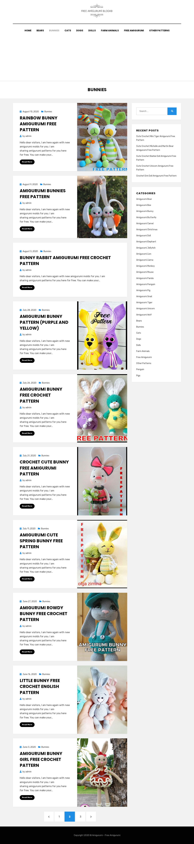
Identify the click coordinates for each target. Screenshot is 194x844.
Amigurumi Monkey (145, 266)
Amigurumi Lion (143, 254)
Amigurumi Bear (144, 199)
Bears (40, 30)
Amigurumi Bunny (145, 211)
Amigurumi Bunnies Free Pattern (43, 194)
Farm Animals (110, 30)
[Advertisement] (97, 55)
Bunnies (54, 30)
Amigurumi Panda (145, 278)
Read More (27, 162)
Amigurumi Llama (144, 260)
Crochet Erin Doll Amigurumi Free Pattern (156, 176)
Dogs (79, 30)
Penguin (140, 369)
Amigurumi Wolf (144, 314)
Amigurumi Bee (143, 205)
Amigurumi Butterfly (146, 217)
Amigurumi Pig (143, 290)
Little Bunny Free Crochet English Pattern (40, 686)
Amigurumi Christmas (146, 229)
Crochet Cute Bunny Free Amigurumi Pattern (44, 468)
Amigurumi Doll (143, 235)
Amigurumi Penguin (145, 284)
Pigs (138, 375)
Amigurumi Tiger (144, 302)
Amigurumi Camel (145, 223)
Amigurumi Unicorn (145, 308)
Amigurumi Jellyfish (146, 248)
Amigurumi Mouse (145, 272)
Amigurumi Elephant (146, 241)
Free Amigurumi (134, 30)
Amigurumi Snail (144, 296)
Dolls (92, 30)
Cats (68, 30)
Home (28, 30)
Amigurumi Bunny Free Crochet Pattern (41, 395)
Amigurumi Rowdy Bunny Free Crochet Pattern (43, 614)
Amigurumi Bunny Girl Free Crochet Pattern (41, 759)
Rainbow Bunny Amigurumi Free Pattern (38, 124)
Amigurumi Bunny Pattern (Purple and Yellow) (44, 322)
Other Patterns (159, 30)
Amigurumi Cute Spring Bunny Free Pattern (41, 541)
